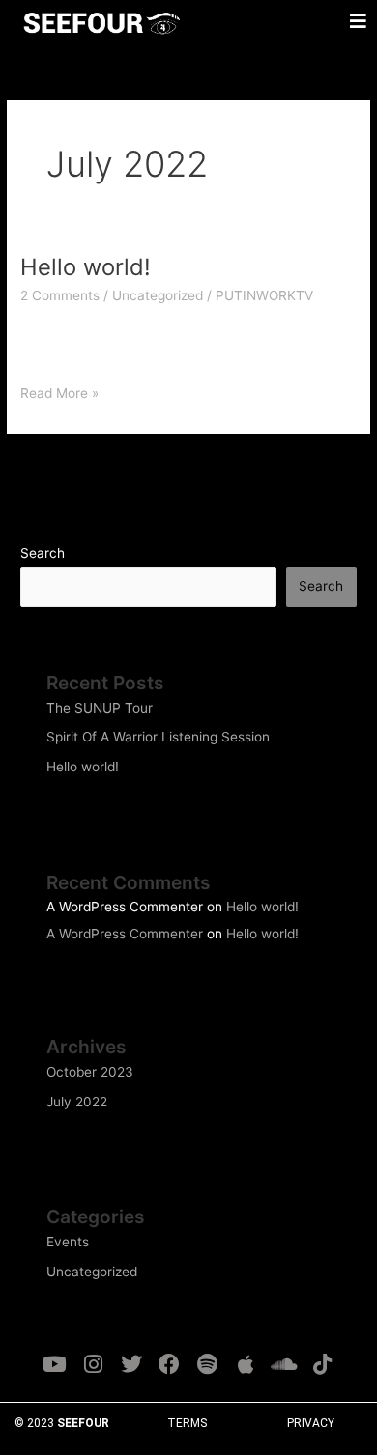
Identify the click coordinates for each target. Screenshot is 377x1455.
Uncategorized (157, 295)
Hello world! (85, 267)
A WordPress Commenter (124, 933)
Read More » (59, 391)
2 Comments (60, 295)
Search (42, 553)
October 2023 (89, 1071)
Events (67, 1241)
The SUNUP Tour (99, 707)
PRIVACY (310, 1423)
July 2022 (76, 1101)
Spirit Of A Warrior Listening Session (158, 736)
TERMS (187, 1423)
